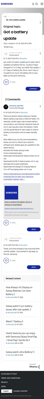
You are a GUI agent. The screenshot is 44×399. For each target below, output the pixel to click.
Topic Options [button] (36, 22)
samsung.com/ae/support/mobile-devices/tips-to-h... (19, 208)
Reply (34, 229)
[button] (36, 53)
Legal (3, 386)
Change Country (20, 391)
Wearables (23, 59)
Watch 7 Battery (14, 321)
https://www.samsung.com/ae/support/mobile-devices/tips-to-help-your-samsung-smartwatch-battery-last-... (21, 176)
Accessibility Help (9, 374)
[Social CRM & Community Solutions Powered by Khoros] (35, 366)
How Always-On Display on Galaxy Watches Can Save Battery (19, 291)
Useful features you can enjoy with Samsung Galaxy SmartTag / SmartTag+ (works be (21, 336)
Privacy (4, 382)
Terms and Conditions (10, 378)
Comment (33, 89)
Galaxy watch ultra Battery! (19, 352)
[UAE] (7, 4)
